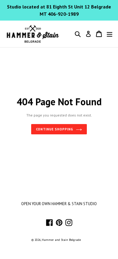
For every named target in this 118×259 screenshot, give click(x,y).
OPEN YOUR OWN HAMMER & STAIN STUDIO (59, 203)
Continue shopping (54, 129)
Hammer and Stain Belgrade (61, 240)
